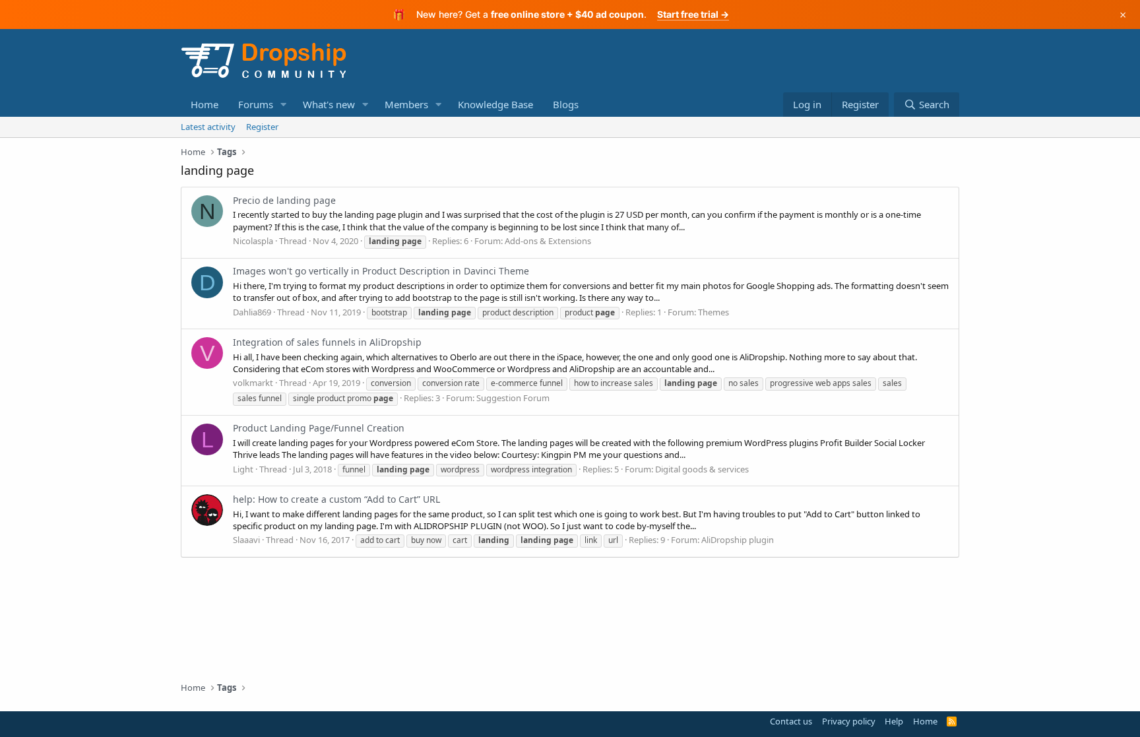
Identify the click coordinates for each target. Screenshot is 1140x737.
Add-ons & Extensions (548, 241)
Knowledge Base (495, 104)
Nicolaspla (253, 241)
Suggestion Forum (513, 398)
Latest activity (208, 127)
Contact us (791, 721)
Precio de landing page (284, 200)
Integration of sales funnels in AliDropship (327, 342)
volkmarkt (253, 383)
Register (262, 127)
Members (406, 104)
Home (204, 104)
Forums (255, 104)
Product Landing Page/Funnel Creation (318, 428)
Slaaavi (246, 540)
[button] (283, 104)
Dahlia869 (252, 312)
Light (243, 469)
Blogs (566, 104)
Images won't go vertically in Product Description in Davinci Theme (381, 271)
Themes (713, 312)
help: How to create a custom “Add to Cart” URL (336, 499)
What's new (329, 104)
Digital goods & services (702, 469)
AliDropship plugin (737, 540)
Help (894, 721)
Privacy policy (848, 721)
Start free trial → (693, 14)
